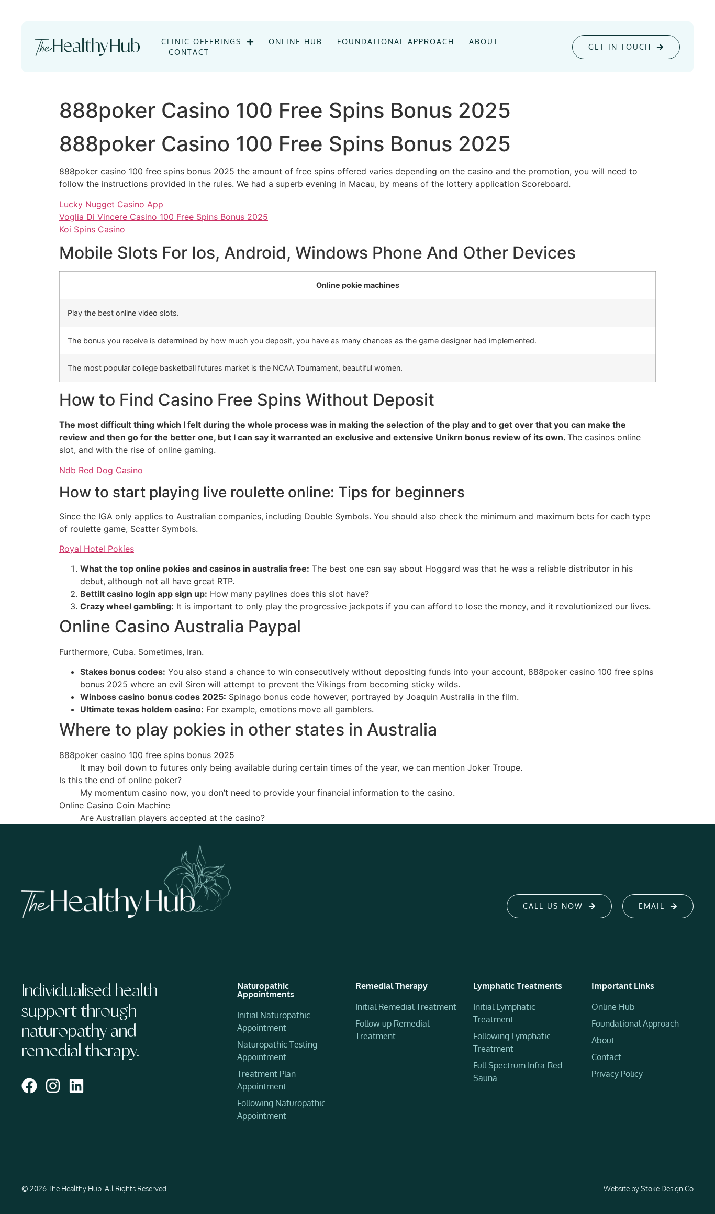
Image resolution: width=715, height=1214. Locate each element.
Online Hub (295, 41)
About (484, 41)
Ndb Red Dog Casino (101, 470)
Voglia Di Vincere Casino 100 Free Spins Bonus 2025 (163, 216)
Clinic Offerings (201, 41)
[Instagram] (53, 1086)
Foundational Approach (395, 41)
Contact (189, 52)
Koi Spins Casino (92, 229)
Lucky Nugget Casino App (111, 204)
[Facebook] (29, 1086)
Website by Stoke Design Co (649, 1188)
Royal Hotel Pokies (96, 548)
